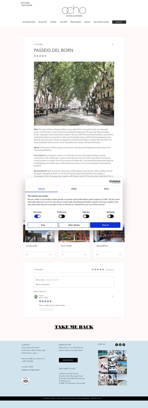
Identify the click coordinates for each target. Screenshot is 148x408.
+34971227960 (26, 5)
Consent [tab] (41, 189)
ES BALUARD (31, 246)
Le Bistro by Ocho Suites (68, 373)
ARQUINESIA (102, 246)
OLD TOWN (66, 246)
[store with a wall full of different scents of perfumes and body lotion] (109, 233)
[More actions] (112, 44)
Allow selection (74, 225)
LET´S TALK (25, 3)
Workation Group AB (76, 383)
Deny (43, 225)
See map (41, 350)
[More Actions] (112, 296)
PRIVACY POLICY (96, 398)
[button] (68, 360)
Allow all (105, 225)
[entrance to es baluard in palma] (38, 233)
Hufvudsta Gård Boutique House (72, 378)
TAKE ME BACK (74, 327)
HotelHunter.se (65, 381)
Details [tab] (74, 189)
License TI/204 (27, 367)
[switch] (62, 216)
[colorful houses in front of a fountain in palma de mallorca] (74, 233)
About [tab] (106, 189)
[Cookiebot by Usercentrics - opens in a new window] (110, 181)
